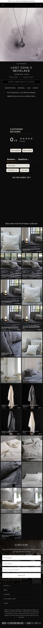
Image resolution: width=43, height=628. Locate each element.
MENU (5, 590)
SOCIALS (7, 585)
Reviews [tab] (11, 159)
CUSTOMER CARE (10, 598)
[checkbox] (24, 170)
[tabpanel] (21, 183)
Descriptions (10, 88)
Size (28, 88)
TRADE (6, 603)
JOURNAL (7, 594)
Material (21, 88)
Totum (4, 251)
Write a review (27, 150)
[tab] (23, 159)
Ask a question (15, 150)
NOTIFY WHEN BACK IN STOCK (21, 82)
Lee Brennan (21, 63)
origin (35, 88)
